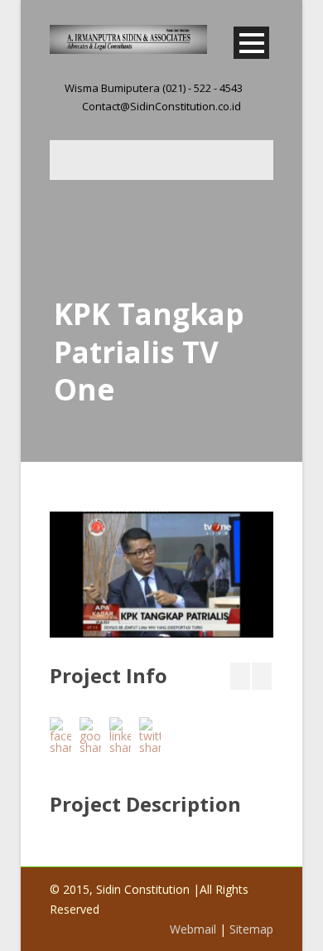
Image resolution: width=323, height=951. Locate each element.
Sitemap (251, 929)
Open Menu (251, 43)
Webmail (193, 929)
